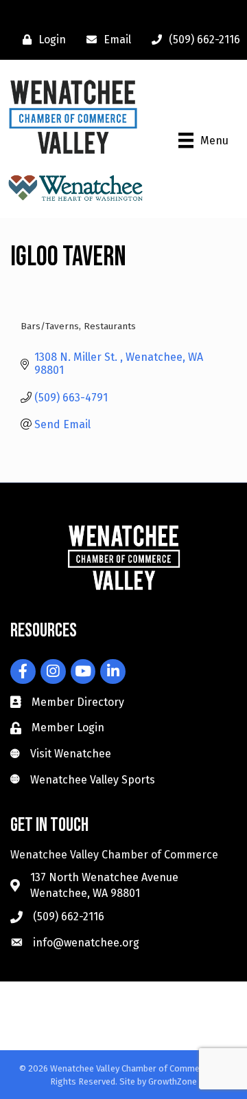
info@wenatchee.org (86, 942)
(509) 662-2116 (68, 916)
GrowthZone (172, 1081)
